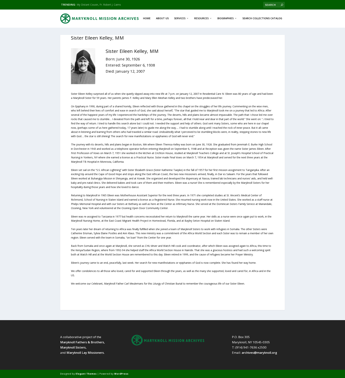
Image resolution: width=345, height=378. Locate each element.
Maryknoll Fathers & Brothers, (82, 342)
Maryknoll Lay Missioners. (85, 352)
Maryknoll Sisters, (73, 347)
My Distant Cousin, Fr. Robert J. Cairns (99, 4)
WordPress (121, 373)
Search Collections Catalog (262, 18)
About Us (162, 18)
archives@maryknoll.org (259, 352)
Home (147, 18)
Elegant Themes (86, 373)
